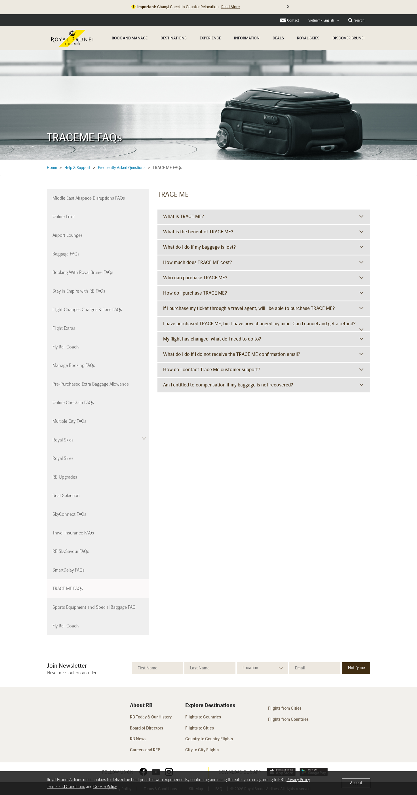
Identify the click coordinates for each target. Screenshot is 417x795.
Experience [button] (210, 38)
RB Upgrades (64, 477)
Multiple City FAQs (69, 421)
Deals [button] (278, 38)
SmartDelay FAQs (68, 570)
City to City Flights (202, 749)
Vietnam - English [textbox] (321, 20)
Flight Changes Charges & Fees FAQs (87, 309)
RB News (138, 738)
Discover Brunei (348, 38)
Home (52, 167)
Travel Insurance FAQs (73, 533)
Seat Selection (66, 495)
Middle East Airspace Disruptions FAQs (88, 198)
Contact (293, 20)
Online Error (63, 216)
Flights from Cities (285, 708)
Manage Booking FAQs (73, 365)
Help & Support (77, 167)
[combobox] (323, 20)
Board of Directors (146, 728)
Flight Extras (63, 328)
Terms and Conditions (66, 786)
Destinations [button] (174, 38)
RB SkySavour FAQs (70, 551)
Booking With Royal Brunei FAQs (82, 272)
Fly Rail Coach (65, 347)
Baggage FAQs (65, 254)
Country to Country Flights (209, 738)
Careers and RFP (145, 749)
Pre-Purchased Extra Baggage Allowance (90, 384)
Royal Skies (308, 38)
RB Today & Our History (151, 717)
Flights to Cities (199, 728)
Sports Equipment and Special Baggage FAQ (94, 607)
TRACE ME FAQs (67, 588)
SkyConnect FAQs (69, 514)
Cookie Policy (105, 786)
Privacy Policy (298, 779)
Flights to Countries (203, 717)
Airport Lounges (67, 235)
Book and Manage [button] (130, 38)
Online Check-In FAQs (73, 402)
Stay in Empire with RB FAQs (78, 291)
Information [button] (247, 38)
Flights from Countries (288, 719)
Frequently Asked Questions (121, 167)
